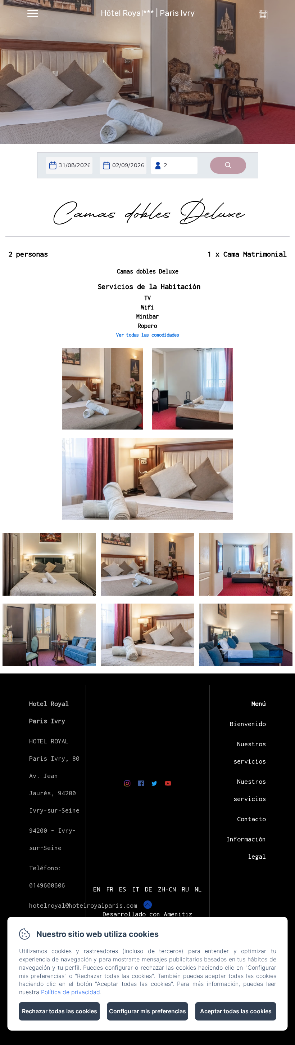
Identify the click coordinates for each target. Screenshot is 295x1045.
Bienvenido (248, 724)
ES (122, 889)
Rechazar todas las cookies (59, 1011)
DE (148, 889)
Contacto (251, 819)
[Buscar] (228, 165)
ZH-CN (167, 889)
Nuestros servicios (249, 752)
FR (109, 889)
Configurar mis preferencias (147, 1011)
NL (198, 889)
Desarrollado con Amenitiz (147, 914)
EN (96, 889)
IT (135, 889)
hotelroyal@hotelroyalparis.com (83, 905)
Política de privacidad (70, 992)
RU (185, 889)
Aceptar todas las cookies (236, 1011)
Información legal (246, 847)
